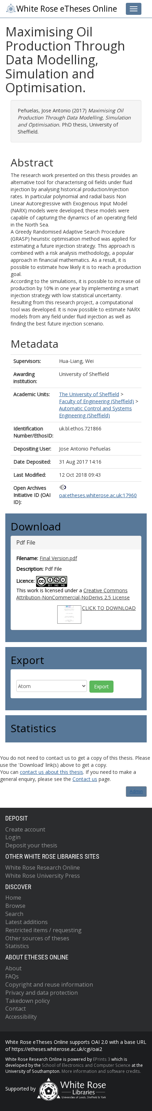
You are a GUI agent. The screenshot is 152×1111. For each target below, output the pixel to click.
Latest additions (26, 922)
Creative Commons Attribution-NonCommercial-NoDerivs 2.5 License (73, 594)
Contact (15, 1008)
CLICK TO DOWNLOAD (109, 608)
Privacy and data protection (41, 993)
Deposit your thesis (31, 845)
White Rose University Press (42, 876)
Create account (25, 829)
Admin (136, 791)
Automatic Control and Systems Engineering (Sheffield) (95, 412)
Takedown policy (27, 1001)
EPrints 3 (101, 1059)
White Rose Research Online (42, 867)
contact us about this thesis (51, 772)
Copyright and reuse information (49, 984)
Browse (15, 906)
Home (13, 897)
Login (13, 837)
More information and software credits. (101, 1071)
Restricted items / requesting (43, 930)
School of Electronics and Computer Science (86, 1065)
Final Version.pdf (58, 558)
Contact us (84, 779)
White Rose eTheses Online (66, 8)
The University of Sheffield (89, 394)
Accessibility (21, 1017)
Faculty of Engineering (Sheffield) (96, 401)
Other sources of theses (37, 938)
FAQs (12, 976)
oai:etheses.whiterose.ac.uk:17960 (98, 495)
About (13, 968)
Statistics (17, 946)
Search (14, 914)
